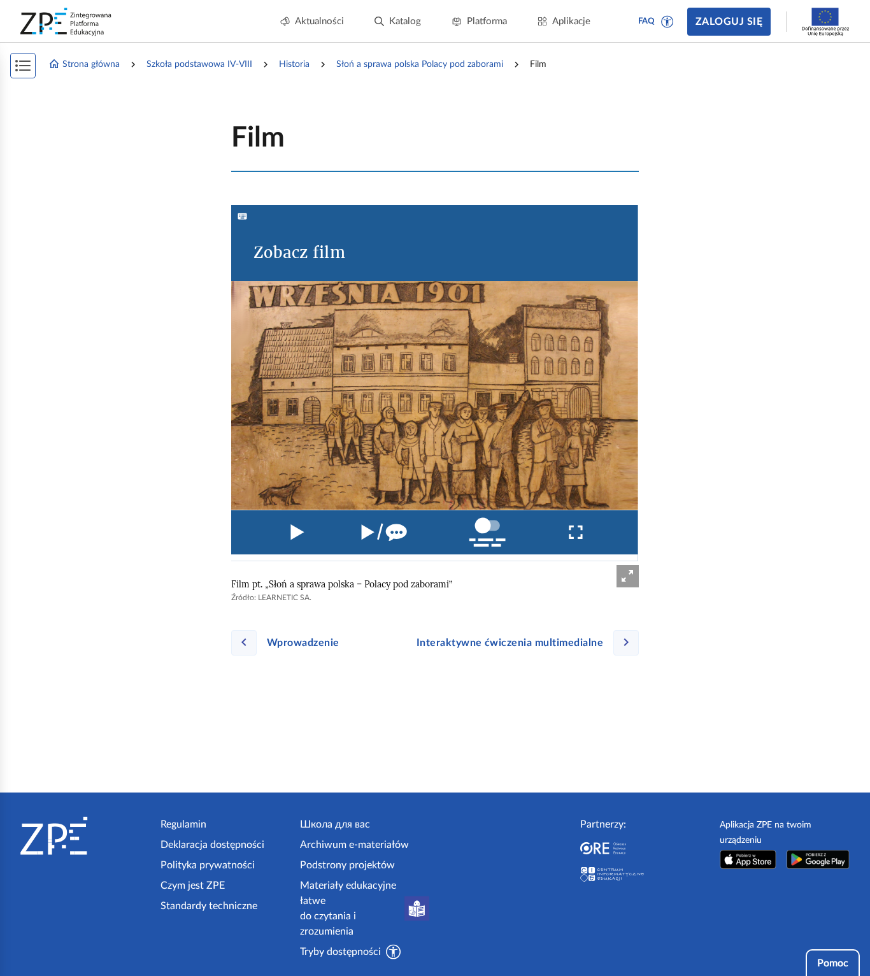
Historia (294, 64)
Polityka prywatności (207, 865)
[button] (667, 22)
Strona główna (91, 64)
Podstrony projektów (347, 865)
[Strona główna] (85, 836)
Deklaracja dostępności (212, 845)
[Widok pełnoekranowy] (628, 576)
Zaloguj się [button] (728, 22)
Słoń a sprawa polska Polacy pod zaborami (419, 64)
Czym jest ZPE (192, 885)
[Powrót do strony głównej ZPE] (66, 21)
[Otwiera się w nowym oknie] (748, 859)
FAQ (646, 21)
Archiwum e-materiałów (354, 845)
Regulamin (183, 824)
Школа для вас (335, 824)
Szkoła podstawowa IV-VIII (199, 64)
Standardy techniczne (208, 906)
